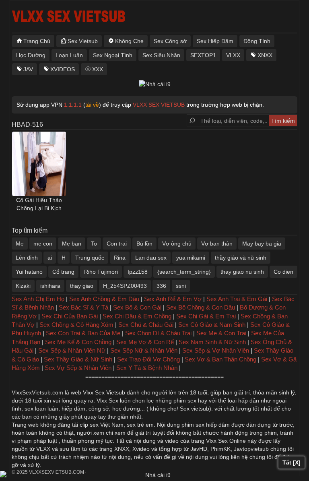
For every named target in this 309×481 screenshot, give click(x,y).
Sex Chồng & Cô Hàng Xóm (76, 324)
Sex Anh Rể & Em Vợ (173, 298)
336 (161, 286)
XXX (97, 69)
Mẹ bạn (71, 243)
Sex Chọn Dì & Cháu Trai (158, 333)
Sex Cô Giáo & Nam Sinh (211, 324)
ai (49, 257)
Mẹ (20, 243)
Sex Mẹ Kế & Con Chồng (78, 342)
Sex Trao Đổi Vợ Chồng (148, 359)
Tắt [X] (291, 462)
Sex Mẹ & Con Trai (221, 333)
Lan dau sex (151, 257)
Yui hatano (29, 271)
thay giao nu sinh (242, 271)
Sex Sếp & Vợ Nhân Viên (215, 350)
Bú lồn (144, 243)
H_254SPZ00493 (125, 286)
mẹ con (42, 243)
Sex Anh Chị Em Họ (38, 298)
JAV (28, 69)
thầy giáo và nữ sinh (240, 257)
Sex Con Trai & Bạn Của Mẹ (83, 333)
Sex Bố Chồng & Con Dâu (200, 307)
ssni (181, 286)
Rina (120, 257)
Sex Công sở (170, 41)
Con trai (117, 243)
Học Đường (30, 55)
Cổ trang (63, 271)
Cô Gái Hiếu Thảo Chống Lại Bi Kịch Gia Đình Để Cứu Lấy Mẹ (39, 204)
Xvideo (141, 449)
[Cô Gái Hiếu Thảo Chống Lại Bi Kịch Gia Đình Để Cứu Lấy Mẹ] (39, 164)
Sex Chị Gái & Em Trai (206, 316)
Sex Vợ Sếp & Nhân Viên (78, 367)
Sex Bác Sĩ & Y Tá (83, 307)
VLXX (233, 55)
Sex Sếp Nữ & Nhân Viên (143, 350)
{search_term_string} (184, 271)
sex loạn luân (41, 408)
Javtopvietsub (251, 449)
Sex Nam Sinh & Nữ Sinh (212, 342)
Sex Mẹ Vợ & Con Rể (145, 342)
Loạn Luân (69, 55)
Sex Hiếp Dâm (215, 41)
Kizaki (23, 286)
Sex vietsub (193, 408)
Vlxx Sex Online (226, 441)
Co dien (283, 271)
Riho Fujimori (101, 271)
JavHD (198, 449)
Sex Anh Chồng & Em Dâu (104, 298)
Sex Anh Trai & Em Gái (236, 298)
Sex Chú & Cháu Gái (145, 324)
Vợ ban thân (217, 243)
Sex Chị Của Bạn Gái (69, 316)
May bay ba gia (261, 243)
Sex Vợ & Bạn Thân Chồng (220, 359)
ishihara (50, 286)
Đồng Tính (256, 41)
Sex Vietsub (83, 41)
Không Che (129, 41)
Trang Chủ (36, 41)
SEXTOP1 (203, 55)
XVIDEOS (62, 69)
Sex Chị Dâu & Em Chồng (137, 316)
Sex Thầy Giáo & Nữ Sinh (78, 359)
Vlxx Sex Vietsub (104, 392)
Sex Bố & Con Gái (137, 307)
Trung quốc (89, 257)
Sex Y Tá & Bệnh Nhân (146, 367)
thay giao (81, 286)
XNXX (265, 55)
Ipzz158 (138, 271)
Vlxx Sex (107, 400)
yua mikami (190, 257)
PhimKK (220, 449)
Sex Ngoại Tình (112, 55)
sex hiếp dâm (213, 424)
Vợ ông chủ (177, 243)
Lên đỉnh (27, 257)
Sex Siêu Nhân (161, 55)
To (94, 243)
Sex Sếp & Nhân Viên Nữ (71, 350)
